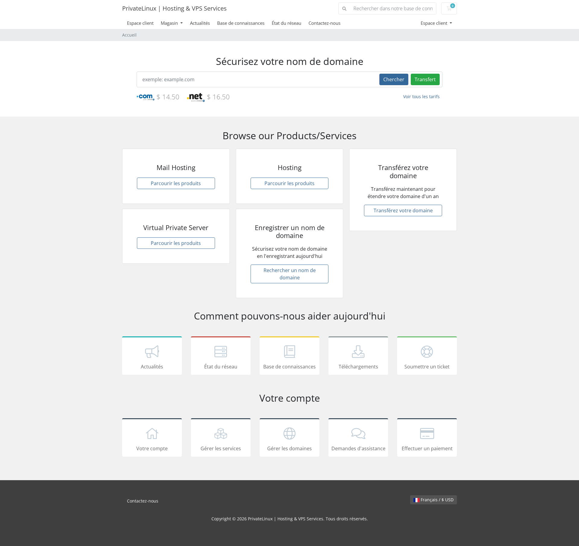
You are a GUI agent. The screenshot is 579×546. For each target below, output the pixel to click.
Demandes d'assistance (358, 448)
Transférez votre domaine (403, 210)
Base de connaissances (240, 23)
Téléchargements (358, 366)
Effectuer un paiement (427, 448)
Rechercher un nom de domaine (290, 274)
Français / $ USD (436, 500)
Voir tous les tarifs (421, 96)
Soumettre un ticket (427, 366)
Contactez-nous (324, 23)
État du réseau (286, 23)
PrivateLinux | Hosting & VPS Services (174, 8)
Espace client (140, 23)
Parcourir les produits (176, 183)
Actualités (200, 23)
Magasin (170, 23)
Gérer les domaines (289, 448)
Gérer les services (221, 448)
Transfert (425, 79)
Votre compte (152, 448)
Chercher (393, 79)
